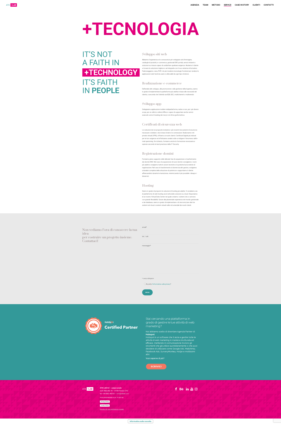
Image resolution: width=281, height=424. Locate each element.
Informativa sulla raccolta (140, 421)
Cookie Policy (105, 405)
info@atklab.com (123, 394)
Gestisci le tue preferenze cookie (112, 409)
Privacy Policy (105, 401)
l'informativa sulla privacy (161, 284)
